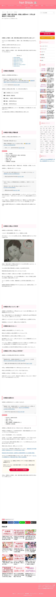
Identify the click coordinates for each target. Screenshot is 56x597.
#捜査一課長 (27, 143)
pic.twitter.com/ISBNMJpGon (13, 173)
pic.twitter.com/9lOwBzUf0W (9, 145)
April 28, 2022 (21, 147)
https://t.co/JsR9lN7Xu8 (11, 82)
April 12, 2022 (17, 84)
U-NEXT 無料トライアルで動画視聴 (19, 469)
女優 (3, 519)
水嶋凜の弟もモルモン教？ (18, 61)
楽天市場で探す (47, 33)
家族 (7, 519)
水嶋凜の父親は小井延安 (17, 60)
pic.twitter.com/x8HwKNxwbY (23, 82)
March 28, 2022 (21, 411)
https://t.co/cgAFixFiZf (8, 360)
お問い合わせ (41, 593)
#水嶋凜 (31, 80)
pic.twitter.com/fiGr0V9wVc (9, 409)
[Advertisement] (19, 28)
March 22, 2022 (16, 190)
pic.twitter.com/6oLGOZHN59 (19, 360)
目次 (18, 55)
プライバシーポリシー (34, 593)
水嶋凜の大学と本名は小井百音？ (19, 64)
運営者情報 (27, 593)
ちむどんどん (11, 519)
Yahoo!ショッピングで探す (47, 37)
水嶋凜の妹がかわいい (17, 63)
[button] (33, 522)
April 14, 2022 (29, 363)
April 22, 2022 (21, 176)
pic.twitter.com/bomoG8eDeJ (9, 187)
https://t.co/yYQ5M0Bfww (24, 407)
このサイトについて (20, 593)
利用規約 (45, 588)
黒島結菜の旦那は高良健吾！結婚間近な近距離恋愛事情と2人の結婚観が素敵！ (18, 452)
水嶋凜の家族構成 (16, 57)
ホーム (14, 593)
